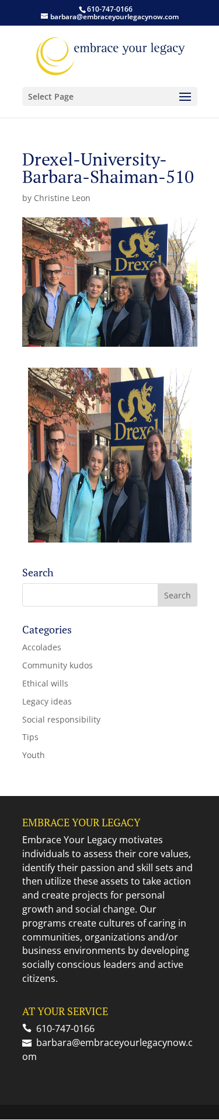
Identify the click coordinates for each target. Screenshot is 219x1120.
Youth (33, 754)
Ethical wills (45, 683)
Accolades (41, 647)
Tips (30, 736)
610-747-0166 (110, 9)
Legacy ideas (47, 701)
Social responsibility (61, 719)
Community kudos (57, 665)
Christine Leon (62, 197)
